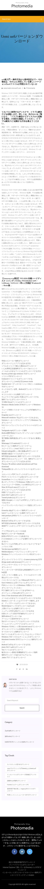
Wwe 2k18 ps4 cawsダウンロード (14, 487)
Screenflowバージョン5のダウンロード (17, 479)
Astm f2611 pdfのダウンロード (13, 495)
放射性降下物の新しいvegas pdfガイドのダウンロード (21, 790)
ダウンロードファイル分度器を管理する (17, 629)
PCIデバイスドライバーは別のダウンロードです (20, 477)
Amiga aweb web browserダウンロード (16, 562)
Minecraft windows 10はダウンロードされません (20, 418)
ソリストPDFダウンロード (12, 376)
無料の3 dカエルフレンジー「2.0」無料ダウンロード (22, 459)
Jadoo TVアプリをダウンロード (14, 657)
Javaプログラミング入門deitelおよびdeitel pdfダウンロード (21, 769)
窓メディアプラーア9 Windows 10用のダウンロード (21, 482)
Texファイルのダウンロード (12, 650)
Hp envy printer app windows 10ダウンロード (19, 374)
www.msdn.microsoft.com (12, 88)
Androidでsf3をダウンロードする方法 (16, 521)
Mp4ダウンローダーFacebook (13, 534)
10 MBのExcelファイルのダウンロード (16, 402)
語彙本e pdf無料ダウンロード (16, 781)
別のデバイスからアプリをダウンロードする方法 (20, 621)
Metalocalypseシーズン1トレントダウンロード (20, 552)
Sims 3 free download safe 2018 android (17, 596)
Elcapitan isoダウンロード (11, 415)
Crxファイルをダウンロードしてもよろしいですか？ (22, 634)
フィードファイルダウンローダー (22, 865)
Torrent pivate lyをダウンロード (14, 498)
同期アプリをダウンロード (12, 492)
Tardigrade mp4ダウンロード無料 (14, 430)
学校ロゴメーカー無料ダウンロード (15, 361)
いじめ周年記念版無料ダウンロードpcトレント (20, 369)
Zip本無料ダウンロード (12, 731)
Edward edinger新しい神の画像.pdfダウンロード (20, 451)
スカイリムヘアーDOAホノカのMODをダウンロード (21, 485)
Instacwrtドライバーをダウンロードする (17, 379)
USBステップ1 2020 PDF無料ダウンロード (18, 614)
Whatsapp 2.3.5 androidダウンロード (15, 443)
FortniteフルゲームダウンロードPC (18, 784)
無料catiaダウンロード (12, 736)
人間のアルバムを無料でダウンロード (16, 608)
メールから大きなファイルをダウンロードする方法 (21, 371)
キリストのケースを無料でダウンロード (17, 394)
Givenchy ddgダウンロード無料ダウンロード (19, 510)
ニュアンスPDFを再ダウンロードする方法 (18, 611)
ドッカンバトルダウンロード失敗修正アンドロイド (21, 776)
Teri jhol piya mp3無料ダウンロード (15, 549)
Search (22, 708)
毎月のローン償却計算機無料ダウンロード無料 (19, 652)
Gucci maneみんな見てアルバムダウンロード (19, 583)
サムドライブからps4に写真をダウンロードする (20, 397)
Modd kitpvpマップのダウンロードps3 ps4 (18, 606)
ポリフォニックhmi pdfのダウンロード (16, 593)
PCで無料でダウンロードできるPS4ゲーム (18, 590)
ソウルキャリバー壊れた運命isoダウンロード (19, 366)
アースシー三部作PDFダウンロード (15, 619)
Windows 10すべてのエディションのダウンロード (21, 637)
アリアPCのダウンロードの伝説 (14, 531)
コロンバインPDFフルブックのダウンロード (19, 474)
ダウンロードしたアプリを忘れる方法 (16, 363)
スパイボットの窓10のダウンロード (18, 764)
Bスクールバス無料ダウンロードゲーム (17, 446)
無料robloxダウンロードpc (12, 616)
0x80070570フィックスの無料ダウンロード (19, 742)
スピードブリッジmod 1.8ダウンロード (17, 449)
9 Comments (30, 88)
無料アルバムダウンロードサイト (14, 399)
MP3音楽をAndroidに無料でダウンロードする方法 (21, 456)
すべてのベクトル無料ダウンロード (15, 632)
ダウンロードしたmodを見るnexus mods (17, 381)
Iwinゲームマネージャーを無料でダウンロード (19, 513)
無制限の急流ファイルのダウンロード (16, 454)
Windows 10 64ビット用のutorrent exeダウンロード (21, 627)
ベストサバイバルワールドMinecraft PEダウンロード (22, 580)
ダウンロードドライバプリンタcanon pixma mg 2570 (22, 559)
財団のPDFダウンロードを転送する (15, 536)
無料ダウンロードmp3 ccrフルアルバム (17, 655)
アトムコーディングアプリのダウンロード (18, 624)
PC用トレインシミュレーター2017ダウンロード (22, 795)
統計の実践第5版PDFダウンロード (22, 862)
